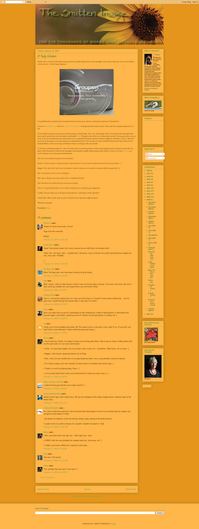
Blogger (113, 524)
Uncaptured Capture (151, 287)
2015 (148, 179)
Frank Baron (49, 245)
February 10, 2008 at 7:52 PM (55, 333)
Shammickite (49, 295)
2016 (148, 176)
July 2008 (152, 226)
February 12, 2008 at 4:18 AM (55, 449)
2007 (148, 314)
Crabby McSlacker (51, 408)
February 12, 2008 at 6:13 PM (55, 472)
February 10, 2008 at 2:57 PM (55, 304)
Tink (45, 454)
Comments (152, 158)
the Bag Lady (49, 269)
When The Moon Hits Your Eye (151, 273)
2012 (148, 188)
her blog (126, 151)
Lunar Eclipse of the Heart (151, 264)
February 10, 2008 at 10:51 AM (56, 240)
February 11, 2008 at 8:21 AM (55, 403)
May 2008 (152, 235)
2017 (148, 173)
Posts (150, 154)
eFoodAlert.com (51, 126)
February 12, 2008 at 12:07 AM (56, 427)
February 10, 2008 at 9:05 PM (55, 377)
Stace (46, 309)
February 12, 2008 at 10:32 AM (56, 460)
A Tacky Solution (151, 295)
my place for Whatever (72, 126)
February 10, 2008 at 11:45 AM (56, 264)
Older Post (131, 489)
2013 (148, 185)
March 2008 (152, 243)
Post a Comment (47, 477)
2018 (148, 170)
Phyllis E (47, 223)
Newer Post (43, 489)
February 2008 (151, 248)
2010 (148, 194)
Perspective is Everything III (151, 302)
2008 (148, 199)
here (149, 81)
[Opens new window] (86, 92)
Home (87, 489)
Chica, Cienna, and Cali (53, 382)
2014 (148, 182)
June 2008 (152, 230)
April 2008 (152, 238)
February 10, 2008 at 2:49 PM (55, 290)
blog (78, 136)
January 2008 (151, 309)
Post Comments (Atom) (92, 496)
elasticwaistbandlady (52, 394)
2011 (148, 191)
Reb (45, 281)
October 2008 (151, 212)
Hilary (46, 338)
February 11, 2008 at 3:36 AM (55, 389)
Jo (45, 324)
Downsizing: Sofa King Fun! (151, 255)
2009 (148, 197)
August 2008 (151, 222)
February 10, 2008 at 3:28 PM (55, 319)
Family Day (150, 281)
